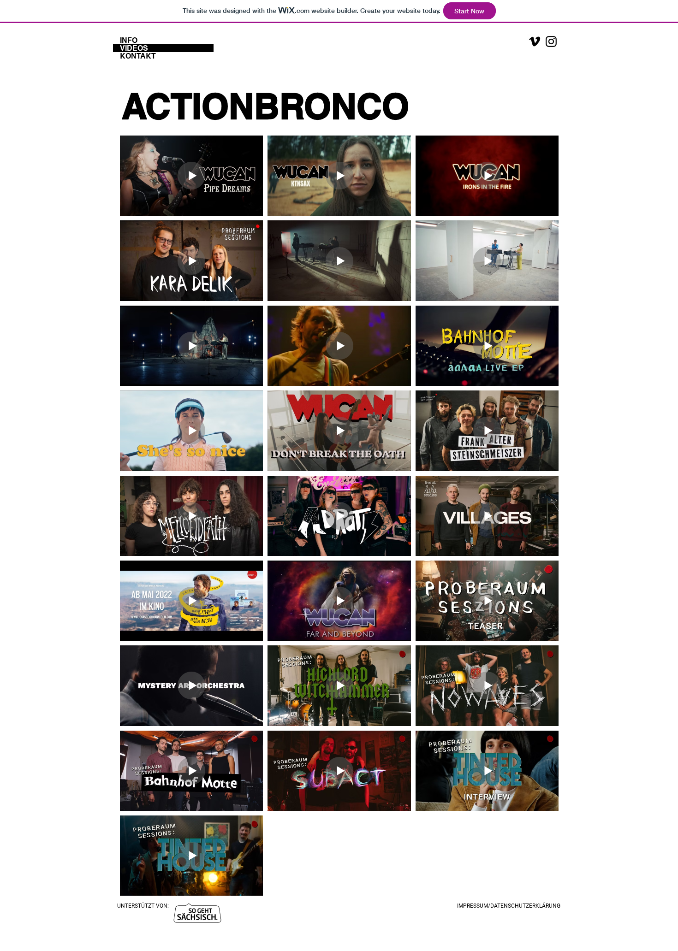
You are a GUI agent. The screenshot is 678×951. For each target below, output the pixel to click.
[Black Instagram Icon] (551, 41)
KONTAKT (138, 56)
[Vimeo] (534, 41)
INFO (128, 40)
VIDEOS (134, 48)
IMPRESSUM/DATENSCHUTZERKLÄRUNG (508, 906)
